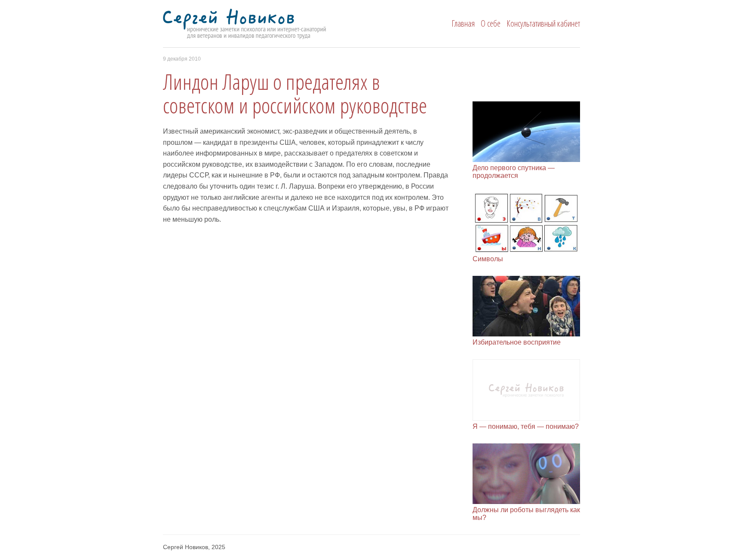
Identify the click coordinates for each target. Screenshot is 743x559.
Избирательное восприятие (517, 342)
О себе (490, 23)
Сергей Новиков (260, 24)
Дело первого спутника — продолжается (514, 171)
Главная (463, 23)
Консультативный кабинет (543, 23)
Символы (488, 259)
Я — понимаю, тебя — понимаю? (526, 426)
